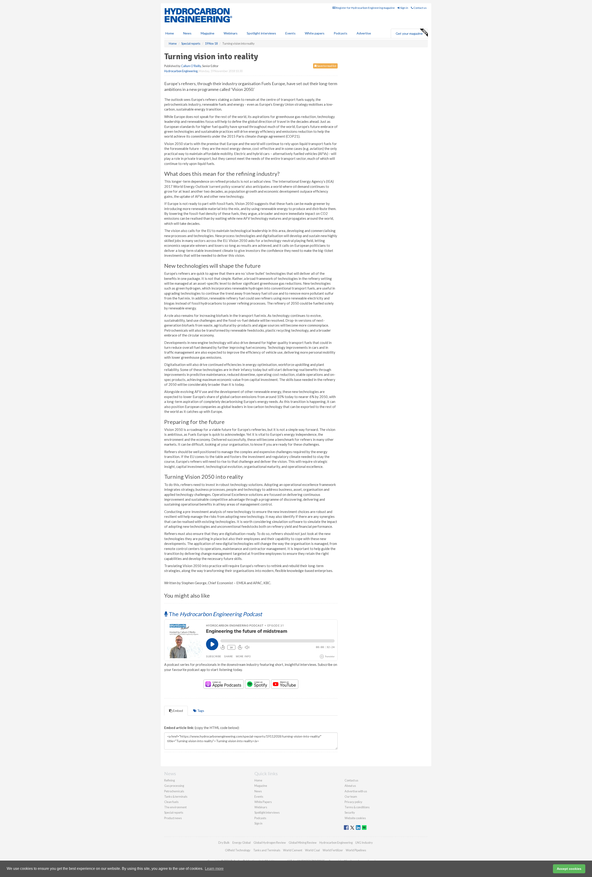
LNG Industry (364, 842)
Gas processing (174, 785)
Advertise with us (356, 791)
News (258, 791)
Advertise (364, 33)
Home (169, 33)
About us (350, 785)
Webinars (230, 33)
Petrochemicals (174, 791)
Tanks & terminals (175, 796)
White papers (314, 33)
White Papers (263, 802)
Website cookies (355, 818)
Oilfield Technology (237, 850)
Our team (351, 796)
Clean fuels (171, 802)
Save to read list (326, 66)
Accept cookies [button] (569, 869)
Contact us (420, 7)
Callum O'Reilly (191, 66)
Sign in (404, 7)
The (215, 614)
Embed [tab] (177, 711)
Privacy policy (353, 802)
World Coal (312, 850)
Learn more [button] (214, 869)
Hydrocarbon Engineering (180, 71)
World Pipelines (356, 850)
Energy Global (241, 842)
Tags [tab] (200, 711)
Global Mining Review (303, 842)
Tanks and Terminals (266, 850)
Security (350, 812)
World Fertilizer (333, 850)
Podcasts (340, 33)
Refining (169, 780)
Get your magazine (409, 33)
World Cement (292, 850)
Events (290, 33)
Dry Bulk (224, 842)
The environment (175, 807)
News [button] (187, 33)
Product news (173, 818)
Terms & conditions (357, 807)
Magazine (207, 33)
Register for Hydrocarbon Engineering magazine (365, 7)
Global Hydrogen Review (269, 842)
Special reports (173, 812)
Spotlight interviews (261, 33)
